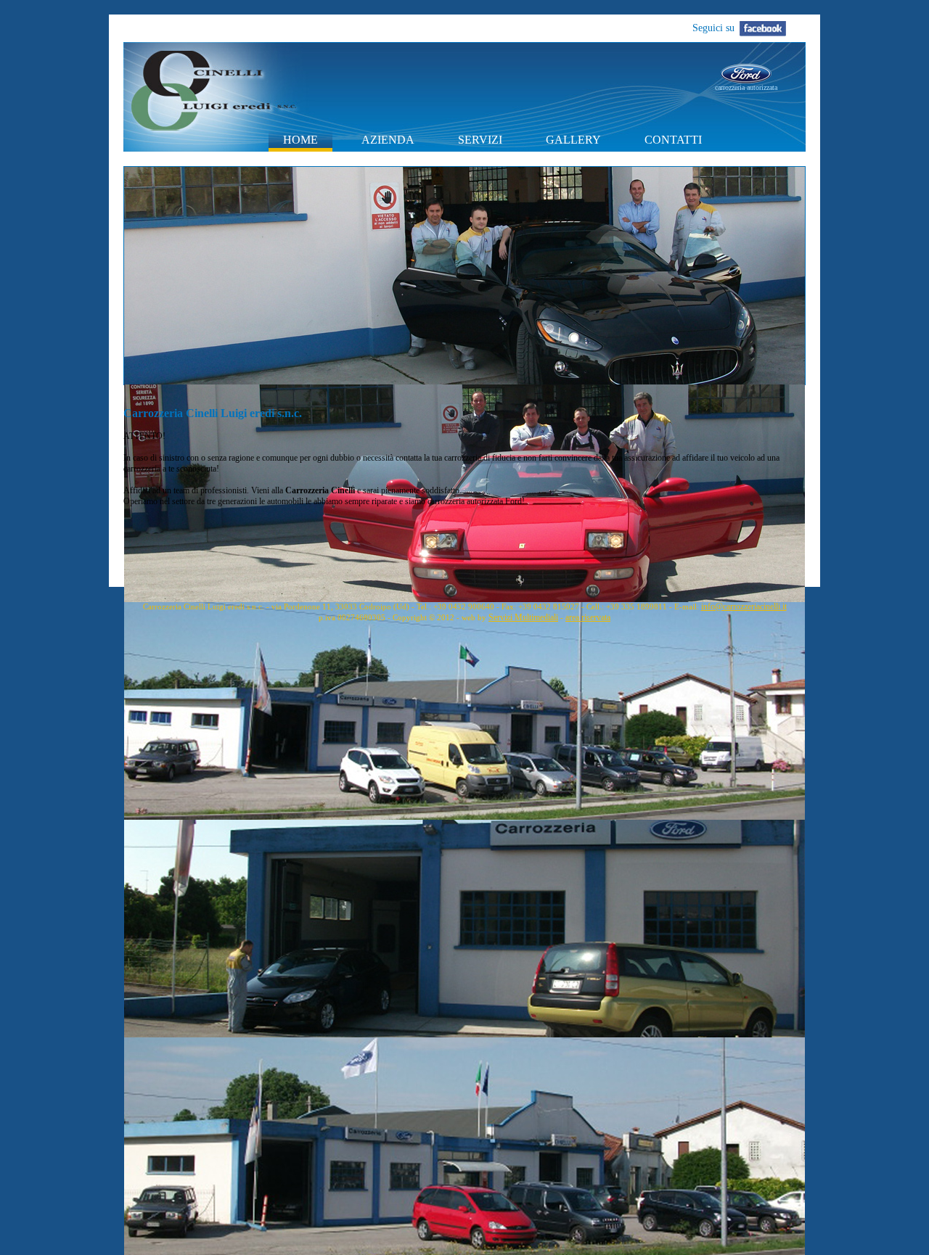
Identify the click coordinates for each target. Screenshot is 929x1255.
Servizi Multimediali (523, 617)
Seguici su (713, 27)
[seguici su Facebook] (765, 25)
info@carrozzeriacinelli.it (744, 606)
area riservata (587, 617)
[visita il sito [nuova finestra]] (746, 79)
